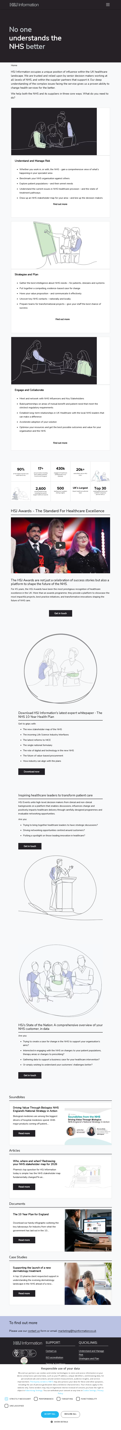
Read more (26, 1133)
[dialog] (60, 1397)
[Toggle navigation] (108, 4)
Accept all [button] (49, 1414)
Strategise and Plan (89, 1358)
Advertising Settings (33, 1390)
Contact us (51, 1351)
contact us (34, 1331)
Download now (31, 771)
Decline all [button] (70, 1414)
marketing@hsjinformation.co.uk (77, 1331)
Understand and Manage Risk (91, 1352)
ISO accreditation (54, 1357)
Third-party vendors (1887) (41, 1381)
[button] (60, 1423)
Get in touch (60, 613)
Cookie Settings (89, 1390)
